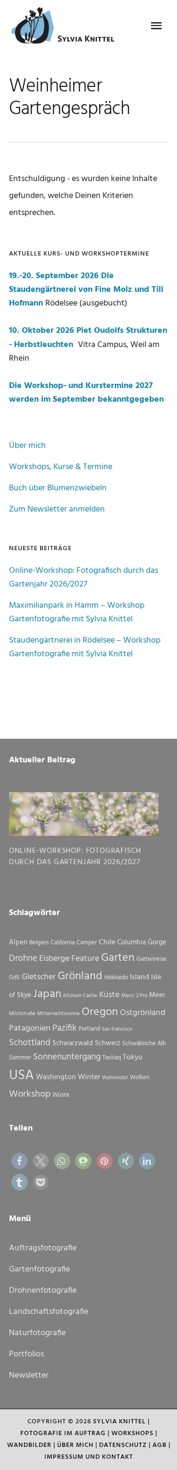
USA (21, 1076)
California (63, 943)
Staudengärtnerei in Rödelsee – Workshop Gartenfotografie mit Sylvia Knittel (84, 647)
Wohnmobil (115, 1078)
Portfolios (26, 1354)
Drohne (23, 958)
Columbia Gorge (141, 942)
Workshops (132, 1433)
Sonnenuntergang (67, 1057)
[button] (19, 1161)
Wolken (140, 1077)
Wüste (60, 1095)
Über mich (27, 446)
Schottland (30, 1042)
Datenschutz (123, 1445)
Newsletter (29, 1375)
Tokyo (133, 1057)
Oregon (100, 1012)
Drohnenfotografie (42, 1290)
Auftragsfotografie (42, 1248)
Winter (89, 1077)
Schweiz (107, 1043)
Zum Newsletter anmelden (57, 509)
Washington (56, 1077)
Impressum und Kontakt (88, 1457)
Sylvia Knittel (119, 1421)
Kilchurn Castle (80, 996)
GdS (14, 978)
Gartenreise (151, 959)
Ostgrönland (142, 1013)
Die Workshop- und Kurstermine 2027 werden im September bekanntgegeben (86, 392)
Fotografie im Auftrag (63, 1433)
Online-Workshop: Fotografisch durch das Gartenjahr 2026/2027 (83, 577)
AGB (159, 1445)
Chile (107, 942)
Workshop (30, 1094)
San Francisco (117, 1029)
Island (139, 977)
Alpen (18, 942)
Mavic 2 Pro (134, 996)
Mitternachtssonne (58, 1014)
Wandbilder (29, 1445)
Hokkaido (116, 978)
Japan (47, 994)
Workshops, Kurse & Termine (60, 467)
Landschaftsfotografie (48, 1312)
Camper (86, 943)
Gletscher (39, 977)
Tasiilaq (111, 1058)
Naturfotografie (37, 1333)
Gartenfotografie (39, 1269)
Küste (109, 995)
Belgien (39, 943)
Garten (118, 958)
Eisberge (54, 959)
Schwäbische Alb (144, 1044)
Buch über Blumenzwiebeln (58, 488)
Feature (85, 959)
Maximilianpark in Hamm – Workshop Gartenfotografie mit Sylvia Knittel (76, 612)
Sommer (20, 1058)
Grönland (80, 976)
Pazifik (64, 1028)
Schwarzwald (72, 1043)
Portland (89, 1029)
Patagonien (30, 1028)
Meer (157, 995)
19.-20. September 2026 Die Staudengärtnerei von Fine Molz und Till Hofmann (86, 289)
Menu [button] (156, 26)
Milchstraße (22, 1014)
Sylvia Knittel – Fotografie (65, 28)
